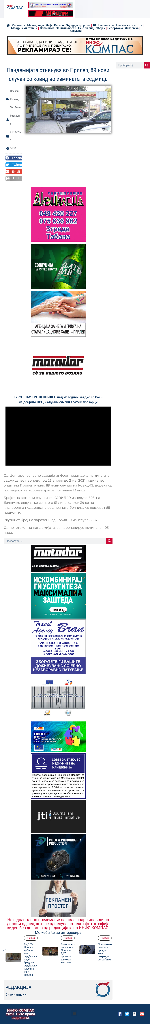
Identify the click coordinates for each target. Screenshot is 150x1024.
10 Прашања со (103, 25)
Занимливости (66, 28)
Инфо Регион (55, 25)
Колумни (76, 31)
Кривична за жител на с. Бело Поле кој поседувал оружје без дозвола (104, 953)
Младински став (22, 28)
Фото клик (47, 28)
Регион (17, 25)
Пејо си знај (86, 28)
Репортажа (115, 28)
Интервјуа (132, 28)
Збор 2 (100, 28)
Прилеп (14, 91)
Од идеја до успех (78, 25)
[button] (13, 158)
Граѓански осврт (127, 25)
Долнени (105, 938)
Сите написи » (16, 994)
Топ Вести (15, 107)
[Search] (109, 541)
